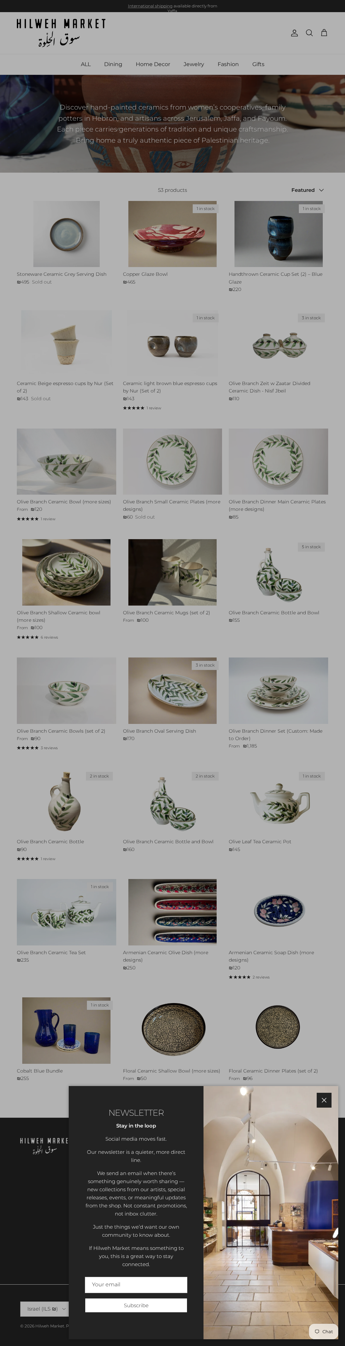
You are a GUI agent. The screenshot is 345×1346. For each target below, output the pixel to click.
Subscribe (136, 1305)
